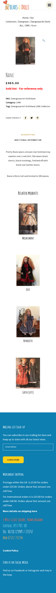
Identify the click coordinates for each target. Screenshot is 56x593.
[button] (43, 40)
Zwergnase (23, 21)
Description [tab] (28, 135)
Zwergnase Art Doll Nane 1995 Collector (30, 106)
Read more (30, 230)
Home (25, 17)
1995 (27, 25)
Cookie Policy (10, 550)
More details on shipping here (20, 511)
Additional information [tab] (28, 140)
